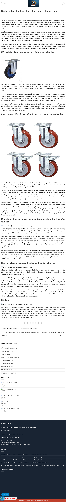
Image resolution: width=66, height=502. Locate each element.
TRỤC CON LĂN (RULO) (8, 373)
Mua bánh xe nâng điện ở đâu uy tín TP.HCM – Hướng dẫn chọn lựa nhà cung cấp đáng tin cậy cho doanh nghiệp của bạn (32, 465)
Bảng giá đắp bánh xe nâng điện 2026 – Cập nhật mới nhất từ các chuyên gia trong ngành (24, 454)
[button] (4, 3)
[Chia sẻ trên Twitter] (31, 323)
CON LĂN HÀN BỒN (7, 363)
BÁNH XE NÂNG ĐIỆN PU (9, 348)
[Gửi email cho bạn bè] (34, 323)
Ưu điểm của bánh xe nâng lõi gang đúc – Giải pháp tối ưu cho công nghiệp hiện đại (22, 459)
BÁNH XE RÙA (5, 354)
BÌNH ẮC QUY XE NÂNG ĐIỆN (10, 357)
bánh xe (56, 219)
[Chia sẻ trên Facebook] (28, 323)
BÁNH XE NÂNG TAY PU (8, 351)
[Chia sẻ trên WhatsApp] (25, 323)
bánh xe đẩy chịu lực (32, 328)
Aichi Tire (46, 500)
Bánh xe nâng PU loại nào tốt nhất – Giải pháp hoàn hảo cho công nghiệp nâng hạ (22, 457)
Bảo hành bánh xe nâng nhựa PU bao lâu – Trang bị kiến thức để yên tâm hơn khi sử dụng (24, 462)
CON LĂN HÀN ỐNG (7, 367)
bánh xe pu (10, 190)
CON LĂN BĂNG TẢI (7, 360)
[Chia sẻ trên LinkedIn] (40, 323)
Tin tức (17, 328)
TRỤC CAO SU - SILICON (8, 370)
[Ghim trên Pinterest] (37, 323)
